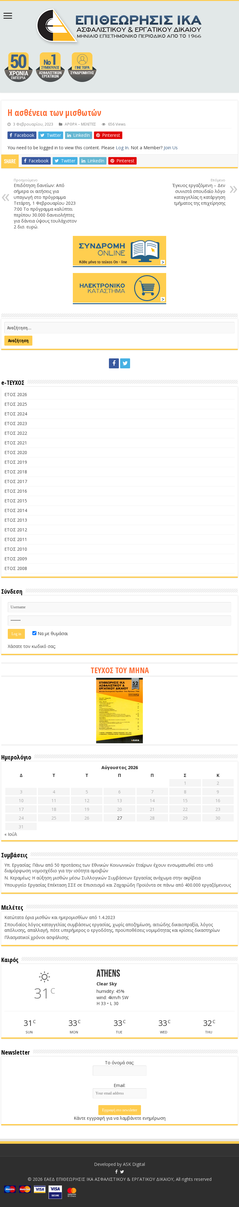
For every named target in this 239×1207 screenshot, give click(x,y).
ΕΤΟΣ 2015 (15, 501)
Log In (122, 148)
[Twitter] (125, 363)
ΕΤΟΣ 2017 (15, 481)
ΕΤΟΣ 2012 (15, 530)
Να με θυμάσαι (52, 633)
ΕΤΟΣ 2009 (15, 559)
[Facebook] (114, 363)
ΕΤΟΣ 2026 (15, 394)
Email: (119, 1085)
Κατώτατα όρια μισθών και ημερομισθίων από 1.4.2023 (59, 917)
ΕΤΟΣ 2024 (15, 414)
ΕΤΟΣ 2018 (15, 472)
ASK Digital (134, 1164)
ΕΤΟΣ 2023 (15, 423)
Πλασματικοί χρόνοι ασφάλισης (36, 937)
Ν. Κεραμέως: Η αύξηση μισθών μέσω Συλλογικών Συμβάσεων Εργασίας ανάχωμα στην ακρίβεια (102, 878)
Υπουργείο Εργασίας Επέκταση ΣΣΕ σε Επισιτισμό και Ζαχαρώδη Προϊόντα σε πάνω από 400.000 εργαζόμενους (117, 885)
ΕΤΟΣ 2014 (15, 510)
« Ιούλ (10, 834)
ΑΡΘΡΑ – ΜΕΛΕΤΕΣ (80, 124)
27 (119, 818)
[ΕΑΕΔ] (120, 25)
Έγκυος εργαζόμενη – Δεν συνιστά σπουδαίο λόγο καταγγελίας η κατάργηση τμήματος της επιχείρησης (198, 192)
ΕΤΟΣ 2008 (15, 568)
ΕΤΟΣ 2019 (15, 462)
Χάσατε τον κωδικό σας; (32, 646)
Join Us (171, 148)
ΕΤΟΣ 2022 (15, 433)
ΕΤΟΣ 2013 (15, 520)
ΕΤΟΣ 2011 (15, 539)
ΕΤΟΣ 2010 (15, 549)
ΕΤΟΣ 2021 (15, 443)
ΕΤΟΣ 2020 (15, 452)
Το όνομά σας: (119, 1063)
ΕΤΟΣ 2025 (15, 404)
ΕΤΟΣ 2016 (15, 491)
